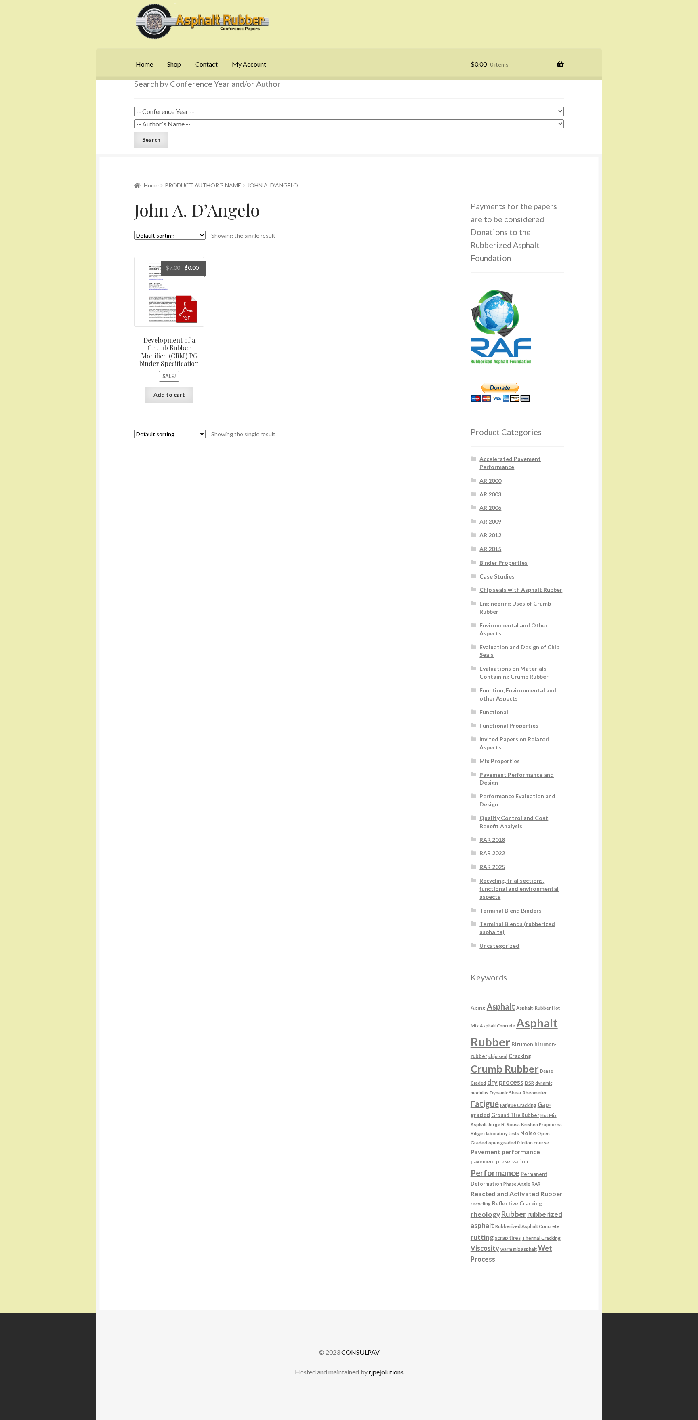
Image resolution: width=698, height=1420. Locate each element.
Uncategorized (499, 945)
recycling (481, 1203)
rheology (485, 1214)
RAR (536, 1183)
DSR (529, 1083)
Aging (478, 1007)
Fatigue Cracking (518, 1105)
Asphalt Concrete (497, 1025)
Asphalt (501, 1006)
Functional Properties (508, 725)
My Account (249, 64)
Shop (174, 64)
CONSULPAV (360, 1352)
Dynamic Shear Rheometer (518, 1092)
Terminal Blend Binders (510, 910)
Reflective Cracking (517, 1203)
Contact (206, 64)
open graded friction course (518, 1142)
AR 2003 (490, 494)
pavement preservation (499, 1162)
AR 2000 (490, 480)
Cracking (520, 1056)
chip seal (497, 1056)
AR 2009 (490, 521)
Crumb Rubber (505, 1068)
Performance (495, 1173)
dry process (505, 1082)
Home (144, 64)
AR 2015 (490, 548)
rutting (482, 1237)
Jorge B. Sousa (504, 1124)
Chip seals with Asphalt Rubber (520, 589)
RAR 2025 (492, 866)
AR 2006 (490, 507)
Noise (528, 1133)
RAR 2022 (492, 853)
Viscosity (485, 1248)
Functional (493, 712)
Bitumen (522, 1044)
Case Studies (497, 576)
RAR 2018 (492, 839)
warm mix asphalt (518, 1249)
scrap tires (508, 1238)
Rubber (513, 1214)
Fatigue (485, 1104)
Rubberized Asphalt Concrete (527, 1226)
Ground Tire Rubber (515, 1115)
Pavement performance (505, 1151)
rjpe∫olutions (386, 1372)
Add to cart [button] (169, 394)
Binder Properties (503, 562)
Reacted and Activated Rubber (517, 1193)
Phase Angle (516, 1183)
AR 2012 (490, 535)
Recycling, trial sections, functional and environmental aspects (519, 888)
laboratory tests (502, 1133)
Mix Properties (499, 760)
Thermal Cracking (541, 1238)
